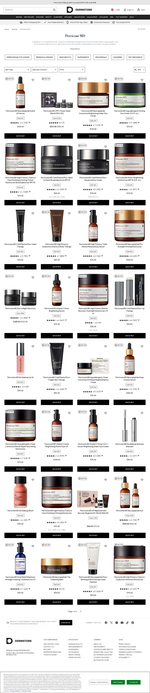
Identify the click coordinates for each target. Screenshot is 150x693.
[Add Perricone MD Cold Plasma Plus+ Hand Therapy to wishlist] (33, 213)
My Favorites (74, 652)
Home (6, 29)
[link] (128, 10)
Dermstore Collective (103, 652)
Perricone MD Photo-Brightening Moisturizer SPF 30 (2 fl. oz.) (129, 178)
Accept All (133, 682)
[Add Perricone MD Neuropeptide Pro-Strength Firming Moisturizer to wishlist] (142, 213)
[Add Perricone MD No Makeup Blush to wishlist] (33, 479)
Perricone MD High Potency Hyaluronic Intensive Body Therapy (56, 245)
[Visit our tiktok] (127, 622)
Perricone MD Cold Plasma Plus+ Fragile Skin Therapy (56, 378)
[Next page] (81, 611)
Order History (75, 657)
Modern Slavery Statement (130, 652)
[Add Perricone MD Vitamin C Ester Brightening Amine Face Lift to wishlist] (69, 413)
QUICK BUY (20, 136)
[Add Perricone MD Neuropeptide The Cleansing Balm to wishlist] (69, 546)
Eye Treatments (135, 57)
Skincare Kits (65, 57)
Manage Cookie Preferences (18, 650)
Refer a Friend (74, 655)
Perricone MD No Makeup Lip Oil (20, 377)
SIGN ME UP (65, 623)
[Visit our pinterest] (132, 622)
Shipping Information (52, 652)
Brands (14, 29)
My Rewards (73, 649)
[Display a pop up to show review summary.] (29, 122)
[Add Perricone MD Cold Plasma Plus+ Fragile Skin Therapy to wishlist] (69, 346)
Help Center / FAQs (51, 644)
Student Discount (102, 657)
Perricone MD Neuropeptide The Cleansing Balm (56, 578)
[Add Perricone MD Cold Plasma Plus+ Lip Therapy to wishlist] (142, 277)
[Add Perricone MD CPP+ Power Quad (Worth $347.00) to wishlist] (69, 80)
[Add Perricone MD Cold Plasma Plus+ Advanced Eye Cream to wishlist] (105, 146)
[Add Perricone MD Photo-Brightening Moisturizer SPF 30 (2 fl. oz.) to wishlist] (142, 146)
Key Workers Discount (103, 655)
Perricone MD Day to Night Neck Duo (20, 308)
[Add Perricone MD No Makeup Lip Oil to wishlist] (33, 346)
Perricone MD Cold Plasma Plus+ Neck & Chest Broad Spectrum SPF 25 (57, 178)
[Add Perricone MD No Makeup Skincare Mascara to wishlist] (142, 413)
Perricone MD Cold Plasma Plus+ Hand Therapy (20, 245)
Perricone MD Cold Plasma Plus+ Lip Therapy (129, 309)
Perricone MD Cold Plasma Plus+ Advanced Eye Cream (93, 178)
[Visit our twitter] (111, 622)
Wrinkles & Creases (44, 57)
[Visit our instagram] (116, 622)
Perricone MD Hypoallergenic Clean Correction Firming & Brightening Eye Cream (93, 379)
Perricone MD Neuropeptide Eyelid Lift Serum (20, 112)
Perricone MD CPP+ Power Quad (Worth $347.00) (56, 112)
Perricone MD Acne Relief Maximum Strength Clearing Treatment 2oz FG (20, 578)
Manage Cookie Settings (99, 682)
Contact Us (49, 647)
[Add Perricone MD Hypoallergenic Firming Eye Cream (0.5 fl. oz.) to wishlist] (142, 80)
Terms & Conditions (127, 649)
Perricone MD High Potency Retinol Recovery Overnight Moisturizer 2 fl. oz (93, 311)
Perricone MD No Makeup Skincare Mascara (129, 445)
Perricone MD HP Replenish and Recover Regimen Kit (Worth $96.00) (93, 511)
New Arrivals (100, 57)
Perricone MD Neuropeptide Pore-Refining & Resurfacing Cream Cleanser (93, 579)
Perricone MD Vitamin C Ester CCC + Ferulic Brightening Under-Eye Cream (93, 445)
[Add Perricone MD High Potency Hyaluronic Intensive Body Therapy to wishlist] (69, 213)
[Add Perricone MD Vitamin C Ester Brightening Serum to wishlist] (69, 277)
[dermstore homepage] (79, 10)
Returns (47, 649)
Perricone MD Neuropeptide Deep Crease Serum (129, 378)
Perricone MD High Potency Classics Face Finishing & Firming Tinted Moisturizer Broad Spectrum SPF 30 (20, 180)
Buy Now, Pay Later (101, 660)
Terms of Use (26, 691)
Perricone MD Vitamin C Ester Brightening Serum (57, 309)
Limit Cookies (118, 682)
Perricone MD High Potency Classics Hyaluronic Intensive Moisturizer (129, 578)
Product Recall (125, 655)
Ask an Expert (99, 647)
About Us (97, 644)
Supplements (83, 57)
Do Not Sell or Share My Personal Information (20, 654)
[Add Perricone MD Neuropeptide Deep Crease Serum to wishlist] (142, 346)
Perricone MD (75, 36)
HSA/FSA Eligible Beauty (103, 649)
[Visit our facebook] (106, 622)
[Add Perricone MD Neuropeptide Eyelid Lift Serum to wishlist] (33, 80)
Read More (74, 49)
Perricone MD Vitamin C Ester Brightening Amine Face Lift (57, 445)
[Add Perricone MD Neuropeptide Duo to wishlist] (142, 479)
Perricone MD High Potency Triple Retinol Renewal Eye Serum (93, 245)
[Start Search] (54, 9)
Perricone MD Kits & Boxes (18, 57)
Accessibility (124, 657)
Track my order (50, 655)
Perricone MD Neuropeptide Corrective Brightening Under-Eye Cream (93, 113)
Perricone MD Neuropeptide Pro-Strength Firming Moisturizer (129, 245)
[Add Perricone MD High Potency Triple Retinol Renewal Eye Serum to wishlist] (105, 213)
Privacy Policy (124, 644)
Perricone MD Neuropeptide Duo (129, 510)
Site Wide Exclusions (127, 647)
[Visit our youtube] (122, 622)
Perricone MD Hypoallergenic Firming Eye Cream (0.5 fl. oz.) (129, 112)
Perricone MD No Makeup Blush (20, 510)
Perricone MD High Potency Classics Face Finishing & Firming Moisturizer (57, 511)
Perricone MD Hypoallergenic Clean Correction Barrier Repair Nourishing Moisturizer (20, 446)
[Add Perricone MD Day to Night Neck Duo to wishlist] (33, 277)
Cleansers (117, 57)
